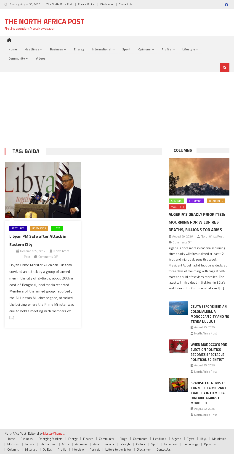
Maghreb (177, 207)
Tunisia (29, 444)
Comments (140, 438)
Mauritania (219, 438)
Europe (109, 444)
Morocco (13, 444)
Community (16, 58)
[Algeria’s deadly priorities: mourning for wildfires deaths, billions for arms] (199, 177)
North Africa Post (212, 236)
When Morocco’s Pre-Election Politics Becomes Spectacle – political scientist (209, 352)
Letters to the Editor (118, 449)
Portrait (95, 449)
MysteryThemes (53, 433)
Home (12, 49)
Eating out (171, 444)
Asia (96, 444)
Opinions (144, 49)
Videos (40, 58)
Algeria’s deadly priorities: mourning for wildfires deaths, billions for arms (197, 222)
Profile (166, 49)
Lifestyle (188, 49)
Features (18, 228)
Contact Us (125, 4)
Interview (78, 449)
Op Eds (47, 449)
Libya (56, 228)
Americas (81, 444)
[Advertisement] (117, 106)
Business (56, 49)
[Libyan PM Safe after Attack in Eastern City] (43, 190)
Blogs (123, 438)
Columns (183, 150)
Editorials (31, 449)
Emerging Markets (50, 438)
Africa (65, 444)
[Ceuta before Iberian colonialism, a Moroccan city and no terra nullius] (178, 308)
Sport (126, 49)
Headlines (32, 49)
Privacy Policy (86, 4)
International (101, 49)
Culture (141, 444)
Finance (88, 438)
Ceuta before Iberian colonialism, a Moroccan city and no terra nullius (210, 314)
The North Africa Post (59, 4)
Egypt (190, 438)
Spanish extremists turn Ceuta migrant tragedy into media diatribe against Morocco (208, 393)
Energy (79, 49)
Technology (190, 444)
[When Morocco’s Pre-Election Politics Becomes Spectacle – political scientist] (178, 346)
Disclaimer (106, 4)
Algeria (176, 201)
